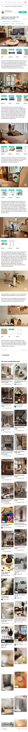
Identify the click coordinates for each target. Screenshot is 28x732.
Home (2, 6)
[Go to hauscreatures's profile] (2, 12)
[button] (2, 2)
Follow (22, 12)
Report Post (24, 350)
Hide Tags (5, 44)
